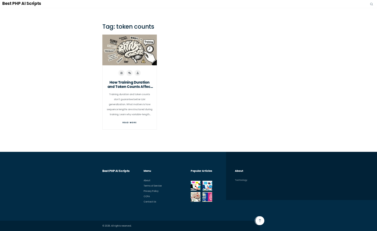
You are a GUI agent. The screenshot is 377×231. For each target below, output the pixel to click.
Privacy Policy (151, 191)
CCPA (147, 196)
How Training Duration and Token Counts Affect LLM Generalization (130, 84)
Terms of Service (153, 185)
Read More (130, 122)
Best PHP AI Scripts (21, 3)
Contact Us (150, 201)
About (147, 180)
